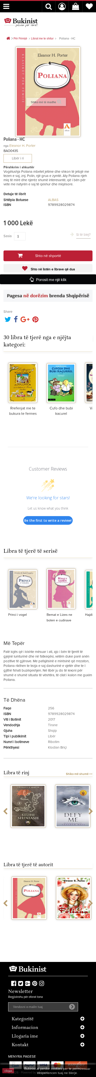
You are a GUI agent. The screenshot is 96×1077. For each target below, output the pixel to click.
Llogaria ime (25, 1036)
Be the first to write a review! (48, 520)
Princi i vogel (17, 614)
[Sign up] (72, 1006)
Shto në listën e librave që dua (52, 269)
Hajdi (89, 614)
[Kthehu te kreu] (8, 39)
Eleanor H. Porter (22, 146)
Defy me (70, 832)
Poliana (70, 924)
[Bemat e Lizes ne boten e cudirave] (61, 587)
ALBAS (53, 200)
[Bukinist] (20, 22)
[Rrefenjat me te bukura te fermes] (22, 381)
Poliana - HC (26, 924)
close (8, 1071)
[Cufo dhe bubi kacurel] (61, 381)
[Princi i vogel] (22, 587)
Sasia (7, 236)
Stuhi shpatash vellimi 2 (26, 834)
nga (5, 146)
